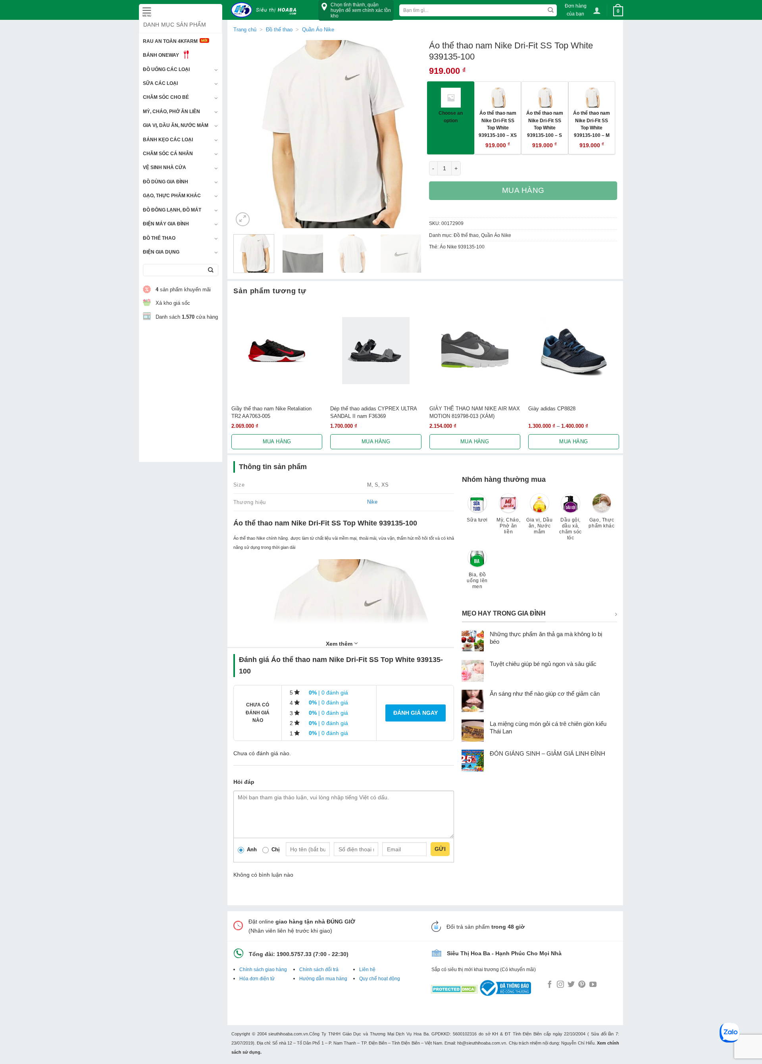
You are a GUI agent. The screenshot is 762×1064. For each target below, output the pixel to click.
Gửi (440, 849)
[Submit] (210, 270)
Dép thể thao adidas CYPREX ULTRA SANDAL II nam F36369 (373, 412)
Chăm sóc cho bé (166, 97)
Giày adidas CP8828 (551, 409)
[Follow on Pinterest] (581, 985)
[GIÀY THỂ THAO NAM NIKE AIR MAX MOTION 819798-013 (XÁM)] (474, 350)
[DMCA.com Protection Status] (454, 987)
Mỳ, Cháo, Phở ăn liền (171, 111)
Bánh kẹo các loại (168, 139)
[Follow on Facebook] (549, 985)
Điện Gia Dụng (161, 252)
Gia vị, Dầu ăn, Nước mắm (175, 125)
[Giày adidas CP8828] (573, 350)
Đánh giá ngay (415, 713)
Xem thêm (340, 644)
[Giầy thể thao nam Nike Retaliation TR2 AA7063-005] (276, 350)
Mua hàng (523, 190)
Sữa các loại (160, 83)
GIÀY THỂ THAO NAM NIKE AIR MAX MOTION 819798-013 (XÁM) (474, 412)
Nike (372, 502)
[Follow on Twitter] (571, 985)
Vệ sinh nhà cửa (164, 167)
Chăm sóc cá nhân (168, 153)
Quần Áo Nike (318, 30)
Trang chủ (244, 30)
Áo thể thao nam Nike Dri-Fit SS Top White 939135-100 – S (544, 124)
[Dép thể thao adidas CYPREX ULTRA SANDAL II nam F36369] (375, 350)
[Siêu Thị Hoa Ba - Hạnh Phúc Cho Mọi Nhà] (266, 10)
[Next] (407, 134)
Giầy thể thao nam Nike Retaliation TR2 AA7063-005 (271, 412)
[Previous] (247, 134)
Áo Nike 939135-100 (462, 246)
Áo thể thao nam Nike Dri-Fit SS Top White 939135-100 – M (591, 124)
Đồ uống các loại (166, 69)
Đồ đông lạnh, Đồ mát (172, 210)
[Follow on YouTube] (593, 985)
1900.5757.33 (294, 954)
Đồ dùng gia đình (165, 181)
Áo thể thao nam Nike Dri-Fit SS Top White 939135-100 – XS (498, 124)
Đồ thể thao (159, 238)
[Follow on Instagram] (560, 985)
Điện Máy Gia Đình (166, 223)
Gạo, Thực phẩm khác (172, 195)
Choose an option (451, 116)
